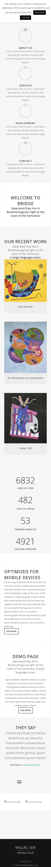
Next (19, 781)
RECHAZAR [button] (39, 12)
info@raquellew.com (29, 865)
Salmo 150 (25, 448)
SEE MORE (26, 710)
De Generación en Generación (25, 378)
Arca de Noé (25, 306)
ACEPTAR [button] (25, 17)
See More (12, 631)
